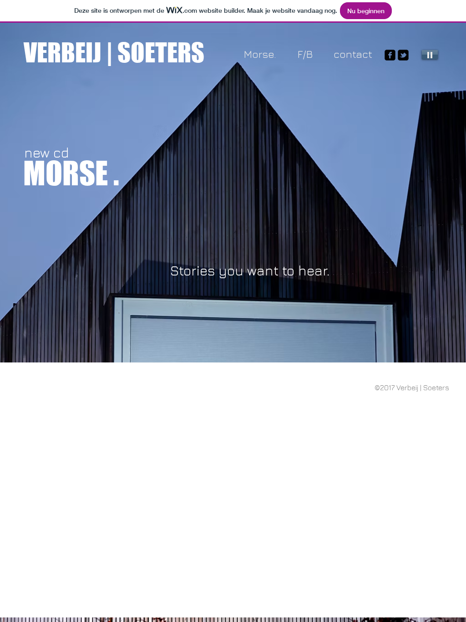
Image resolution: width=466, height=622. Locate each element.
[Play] (430, 54)
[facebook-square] (390, 55)
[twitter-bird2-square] (403, 55)
